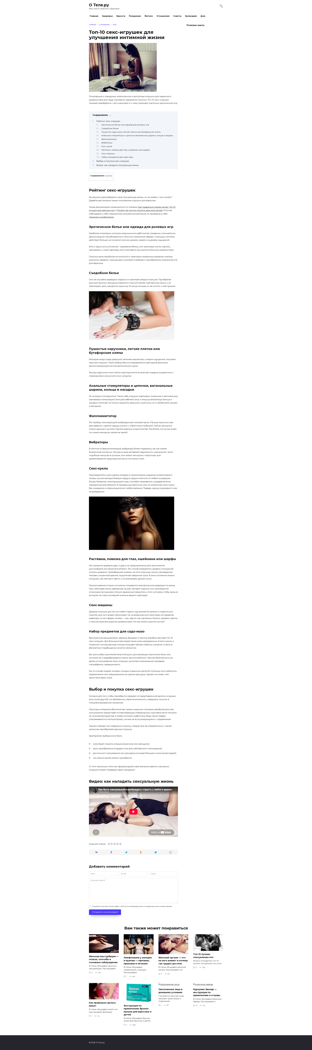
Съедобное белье (110, 128)
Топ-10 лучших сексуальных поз (203, 955)
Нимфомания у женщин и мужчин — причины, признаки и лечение (138, 960)
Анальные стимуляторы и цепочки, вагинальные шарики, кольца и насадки (137, 135)
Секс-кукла (106, 146)
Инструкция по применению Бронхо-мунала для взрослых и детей (137, 1010)
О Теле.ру (99, 5)
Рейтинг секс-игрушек (108, 121)
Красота (120, 16)
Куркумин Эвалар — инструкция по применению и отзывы (206, 992)
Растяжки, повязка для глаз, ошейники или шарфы (125, 150)
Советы (177, 16)
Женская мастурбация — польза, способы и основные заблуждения (103, 959)
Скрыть (108, 176)
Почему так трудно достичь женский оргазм (140, 210)
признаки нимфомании (101, 217)
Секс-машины (108, 154)
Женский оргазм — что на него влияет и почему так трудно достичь (173, 960)
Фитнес (149, 16)
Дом (202, 16)
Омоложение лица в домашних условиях (170, 991)
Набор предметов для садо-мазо (117, 157)
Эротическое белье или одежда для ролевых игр (125, 125)
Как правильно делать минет (153, 207)
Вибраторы (106, 143)
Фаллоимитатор (109, 139)
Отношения (163, 16)
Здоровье (107, 16)
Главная (94, 16)
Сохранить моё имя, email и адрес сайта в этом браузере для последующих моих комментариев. (132, 906)
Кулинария (191, 16)
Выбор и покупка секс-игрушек (112, 161)
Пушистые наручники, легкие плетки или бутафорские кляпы (131, 132)
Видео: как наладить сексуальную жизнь (117, 165)
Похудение (135, 16)
